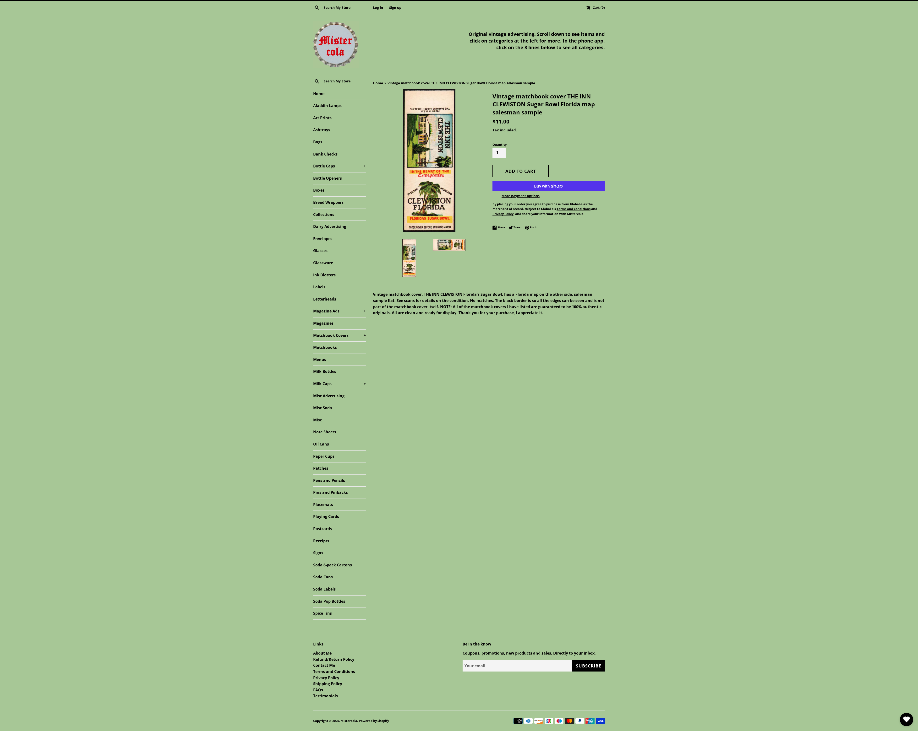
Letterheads (324, 299)
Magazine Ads (339, 311)
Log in (378, 7)
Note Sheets (324, 432)
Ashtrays (321, 129)
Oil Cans (321, 444)
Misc (317, 420)
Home (318, 93)
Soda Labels (324, 589)
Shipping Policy (327, 683)
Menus (319, 359)
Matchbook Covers (339, 335)
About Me (322, 653)
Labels (319, 287)
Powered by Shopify (374, 721)
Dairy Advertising (329, 226)
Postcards (322, 528)
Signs (318, 552)
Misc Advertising (328, 395)
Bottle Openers (327, 178)
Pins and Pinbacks (330, 492)
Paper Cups (323, 456)
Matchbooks (325, 347)
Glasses (320, 250)
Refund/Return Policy (333, 659)
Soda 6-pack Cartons (332, 565)
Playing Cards (326, 516)
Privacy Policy (326, 677)
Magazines (323, 323)
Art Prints (322, 117)
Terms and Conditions (334, 671)
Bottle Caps (339, 166)
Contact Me (324, 665)
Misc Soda (322, 407)
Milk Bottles (324, 371)
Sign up (395, 7)
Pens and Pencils (329, 480)
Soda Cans (323, 577)
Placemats (323, 504)
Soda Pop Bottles (329, 601)
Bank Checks (325, 154)
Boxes (318, 190)
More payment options (521, 196)
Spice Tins (322, 613)
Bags (317, 142)
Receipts (321, 540)
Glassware (323, 262)
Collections (323, 214)
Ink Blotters (324, 275)
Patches (320, 468)
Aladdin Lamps (327, 105)
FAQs (318, 690)
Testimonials (325, 696)
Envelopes (322, 238)
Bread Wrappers (328, 202)
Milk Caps (339, 383)
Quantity (499, 144)
